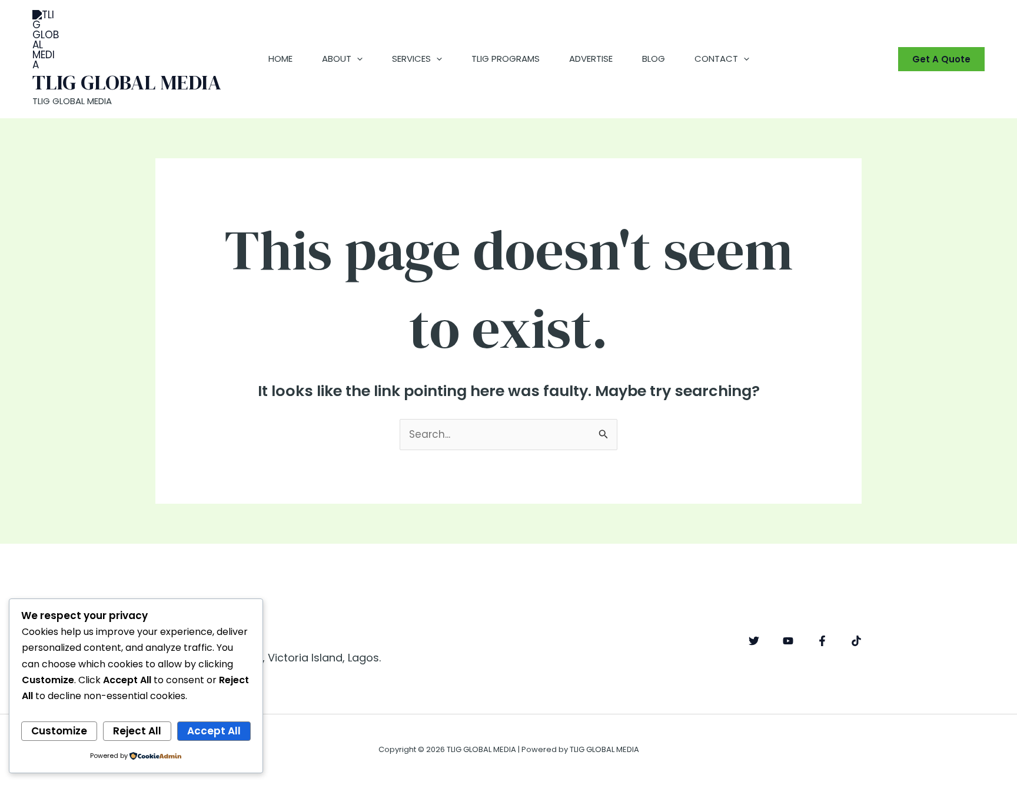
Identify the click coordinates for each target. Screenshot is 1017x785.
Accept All (214, 731)
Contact (716, 58)
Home (280, 58)
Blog (653, 58)
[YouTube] (788, 641)
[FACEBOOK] (822, 641)
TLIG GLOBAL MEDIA (126, 82)
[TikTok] (856, 641)
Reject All (137, 731)
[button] (357, 59)
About (336, 58)
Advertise (591, 58)
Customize (59, 731)
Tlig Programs (505, 58)
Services (411, 58)
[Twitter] (754, 641)
